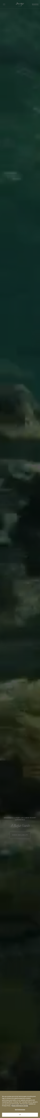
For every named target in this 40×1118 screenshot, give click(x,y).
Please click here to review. (19, 1105)
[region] (20, 1104)
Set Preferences (20, 1109)
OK (20, 1114)
